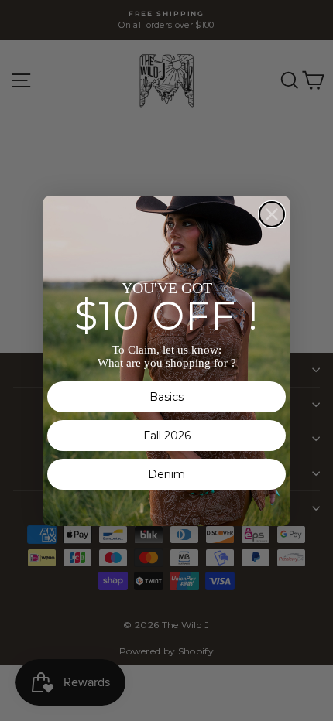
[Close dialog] (271, 214)
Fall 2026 (167, 436)
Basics (166, 397)
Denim (166, 474)
